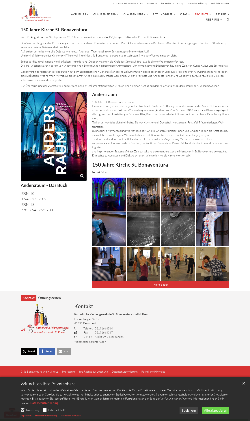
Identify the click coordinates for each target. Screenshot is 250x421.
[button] (225, 20)
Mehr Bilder (161, 284)
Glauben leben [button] (134, 14)
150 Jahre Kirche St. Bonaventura (54, 29)
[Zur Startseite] (36, 11)
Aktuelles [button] (78, 14)
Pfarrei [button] (221, 14)
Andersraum (104, 94)
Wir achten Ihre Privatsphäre (48, 384)
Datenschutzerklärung (44, 402)
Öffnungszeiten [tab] (49, 298)
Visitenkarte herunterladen (90, 341)
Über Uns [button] (212, 19)
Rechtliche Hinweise (71, 415)
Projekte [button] (201, 14)
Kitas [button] (183, 14)
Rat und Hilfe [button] (163, 14)
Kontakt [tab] (29, 298)
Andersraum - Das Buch (44, 185)
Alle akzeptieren (215, 410)
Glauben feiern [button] (104, 14)
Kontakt (83, 306)
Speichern (189, 410)
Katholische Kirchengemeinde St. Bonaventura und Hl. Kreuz (112, 314)
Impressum (26, 415)
